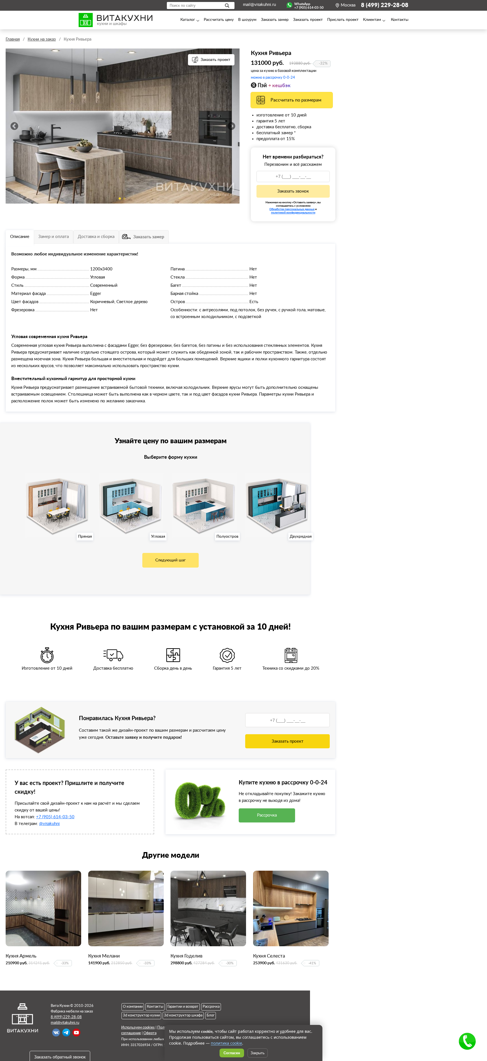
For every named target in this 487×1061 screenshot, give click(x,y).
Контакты (155, 1007)
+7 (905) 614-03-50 (55, 817)
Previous (14, 126)
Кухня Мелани (104, 956)
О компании (133, 1007)
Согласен (231, 1053)
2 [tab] (124, 198)
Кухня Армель (21, 956)
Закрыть (258, 1053)
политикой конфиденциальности (293, 212)
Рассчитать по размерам (296, 100)
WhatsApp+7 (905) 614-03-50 (309, 5)
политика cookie (226, 1043)
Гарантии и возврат (182, 1007)
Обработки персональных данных (292, 209)
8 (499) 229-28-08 (384, 5)
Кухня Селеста (269, 956)
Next (231, 126)
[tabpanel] (123, 126)
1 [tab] (120, 198)
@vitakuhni (49, 824)
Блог (210, 1015)
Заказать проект (215, 60)
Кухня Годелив (186, 956)
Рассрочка (267, 815)
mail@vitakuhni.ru (259, 5)
